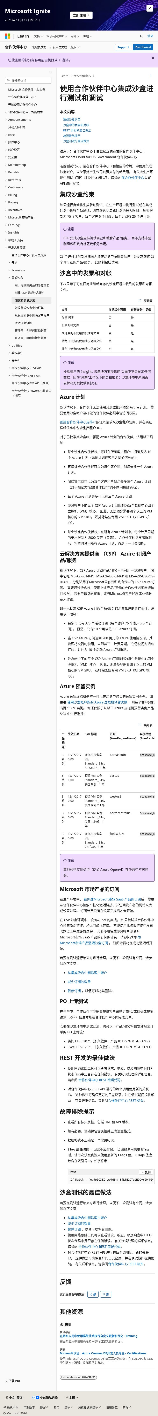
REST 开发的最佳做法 (77, 130)
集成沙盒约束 (71, 119)
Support (123, 47)
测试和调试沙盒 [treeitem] (25, 300)
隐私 (67, 1407)
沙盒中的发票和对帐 (76, 125)
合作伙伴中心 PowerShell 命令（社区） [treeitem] (31, 393)
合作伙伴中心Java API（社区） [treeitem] (31, 383)
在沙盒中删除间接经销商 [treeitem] (30, 338)
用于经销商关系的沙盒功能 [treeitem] (32, 285)
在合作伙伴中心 (132, 177)
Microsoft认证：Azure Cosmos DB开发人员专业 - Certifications (103, 1353)
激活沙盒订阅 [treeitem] (23, 323)
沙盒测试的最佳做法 (76, 141)
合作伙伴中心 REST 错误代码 (99, 1080)
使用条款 (112, 1407)
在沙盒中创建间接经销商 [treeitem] (30, 330)
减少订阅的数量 (79, 981)
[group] (107, 790)
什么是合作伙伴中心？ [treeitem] (22, 97)
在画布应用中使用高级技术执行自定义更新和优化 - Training (98, 1336)
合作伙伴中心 (82, 76)
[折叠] (51, 72)
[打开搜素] (141, 36)
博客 (43, 1407)
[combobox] (28, 80)
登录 (150, 36)
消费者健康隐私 (88, 1407)
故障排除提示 (71, 136)
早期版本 (29, 1407)
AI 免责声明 (11, 1407)
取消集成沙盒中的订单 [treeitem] (29, 308)
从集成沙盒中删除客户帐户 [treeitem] (32, 315)
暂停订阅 (74, 991)
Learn (65, 76)
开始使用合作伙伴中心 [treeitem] (22, 104)
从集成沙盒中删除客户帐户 (87, 972)
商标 (125, 1407)
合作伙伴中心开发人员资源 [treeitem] (29, 255)
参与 (56, 1407)
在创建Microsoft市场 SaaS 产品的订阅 (112, 899)
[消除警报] (149, 8)
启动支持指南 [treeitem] (17, 127)
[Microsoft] (7, 36)
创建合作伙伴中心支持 (76, 422)
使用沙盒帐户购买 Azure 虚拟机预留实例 (97, 702)
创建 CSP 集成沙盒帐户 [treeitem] (30, 293)
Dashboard (143, 47)
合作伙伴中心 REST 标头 (126, 1100)
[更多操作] (151, 76)
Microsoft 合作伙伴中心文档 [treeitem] (26, 89)
